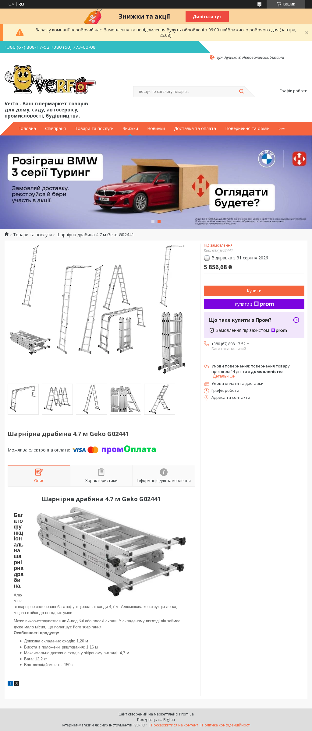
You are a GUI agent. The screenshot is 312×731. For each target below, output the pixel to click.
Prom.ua (186, 714)
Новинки (156, 128)
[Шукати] (241, 91)
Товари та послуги (94, 128)
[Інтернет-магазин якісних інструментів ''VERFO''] (50, 80)
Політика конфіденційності (226, 725)
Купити (254, 290)
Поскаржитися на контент (174, 725)
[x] (16, 684)
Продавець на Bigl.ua (156, 719)
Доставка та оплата (195, 128)
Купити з (244, 304)
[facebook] (10, 684)
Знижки (130, 128)
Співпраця (55, 128)
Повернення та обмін (247, 128)
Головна (27, 128)
